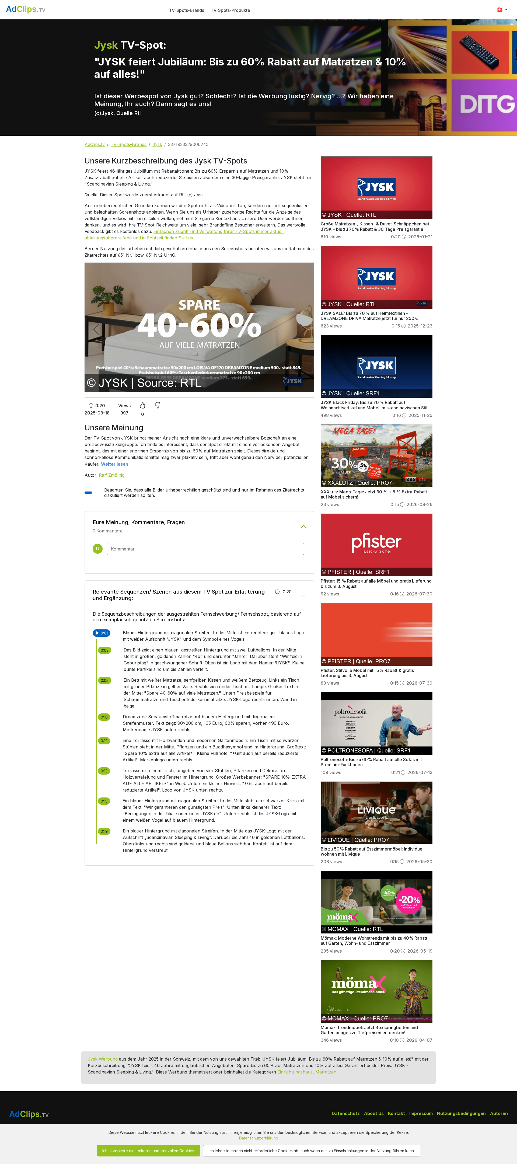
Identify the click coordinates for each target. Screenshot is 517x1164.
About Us (374, 1113)
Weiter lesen (114, 464)
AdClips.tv (95, 144)
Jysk (157, 144)
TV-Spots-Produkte (230, 10)
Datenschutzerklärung (258, 1138)
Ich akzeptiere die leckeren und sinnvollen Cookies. (148, 1150)
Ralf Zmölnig (111, 475)
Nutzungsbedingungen (461, 1113)
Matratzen (325, 1072)
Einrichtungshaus (295, 1072)
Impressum (421, 1113)
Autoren (499, 1113)
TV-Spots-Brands (186, 10)
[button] (502, 9)
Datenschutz (346, 1113)
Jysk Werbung (103, 1059)
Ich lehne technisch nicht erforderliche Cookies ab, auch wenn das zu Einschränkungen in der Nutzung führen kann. (312, 1150)
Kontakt (396, 1113)
